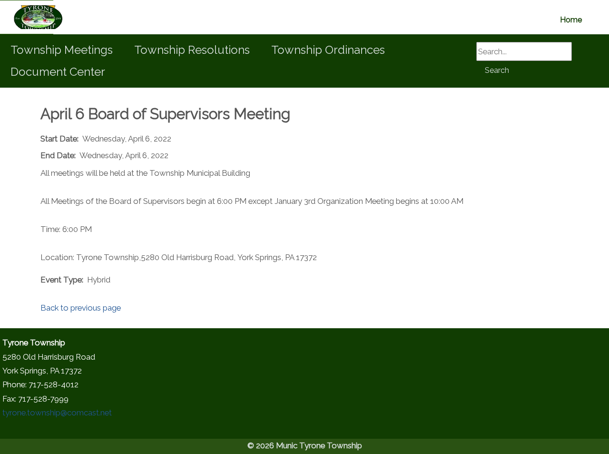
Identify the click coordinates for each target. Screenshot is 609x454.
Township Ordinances (328, 50)
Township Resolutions (192, 50)
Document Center (57, 72)
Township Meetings (61, 50)
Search (497, 70)
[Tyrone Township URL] (26, 17)
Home (571, 19)
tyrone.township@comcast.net (57, 412)
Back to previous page (80, 308)
